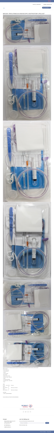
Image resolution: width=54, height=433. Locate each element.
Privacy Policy (49, 431)
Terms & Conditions (43, 431)
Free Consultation (46, 7)
